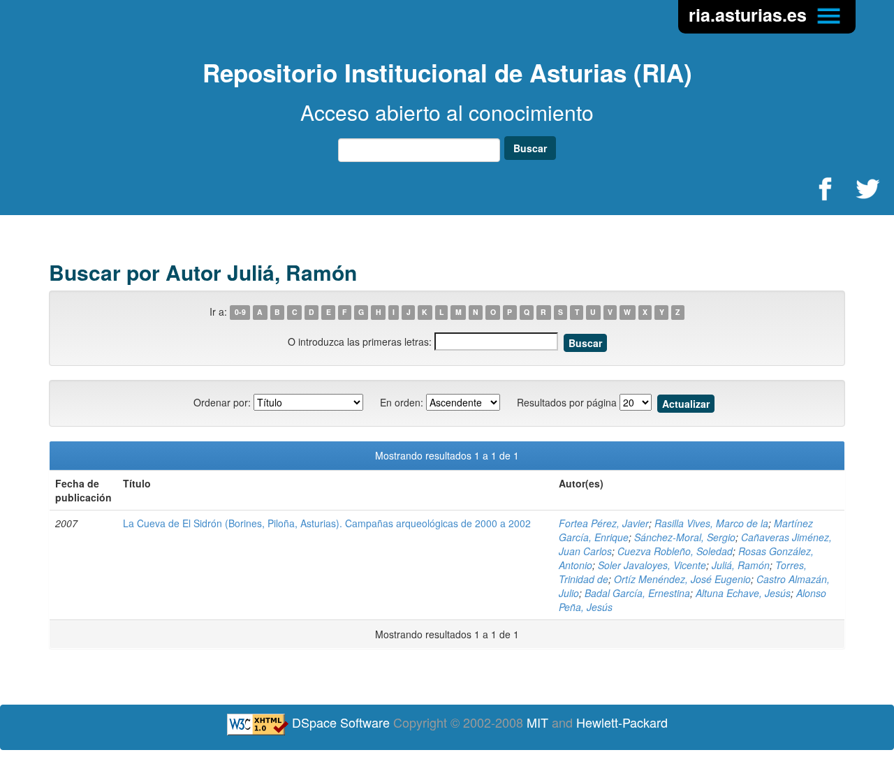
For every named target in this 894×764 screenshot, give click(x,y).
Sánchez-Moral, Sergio (684, 537)
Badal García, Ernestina (637, 593)
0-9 (240, 312)
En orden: (401, 402)
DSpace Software (341, 722)
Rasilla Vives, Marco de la (711, 523)
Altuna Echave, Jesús (743, 593)
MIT (537, 722)
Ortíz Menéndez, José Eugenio (682, 579)
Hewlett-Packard (622, 722)
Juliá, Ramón (741, 565)
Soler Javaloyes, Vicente (652, 565)
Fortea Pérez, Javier (604, 523)
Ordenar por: (222, 402)
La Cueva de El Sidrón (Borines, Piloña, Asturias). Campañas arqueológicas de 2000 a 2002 (327, 523)
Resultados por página (567, 402)
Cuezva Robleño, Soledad (675, 551)
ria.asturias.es (750, 14)
